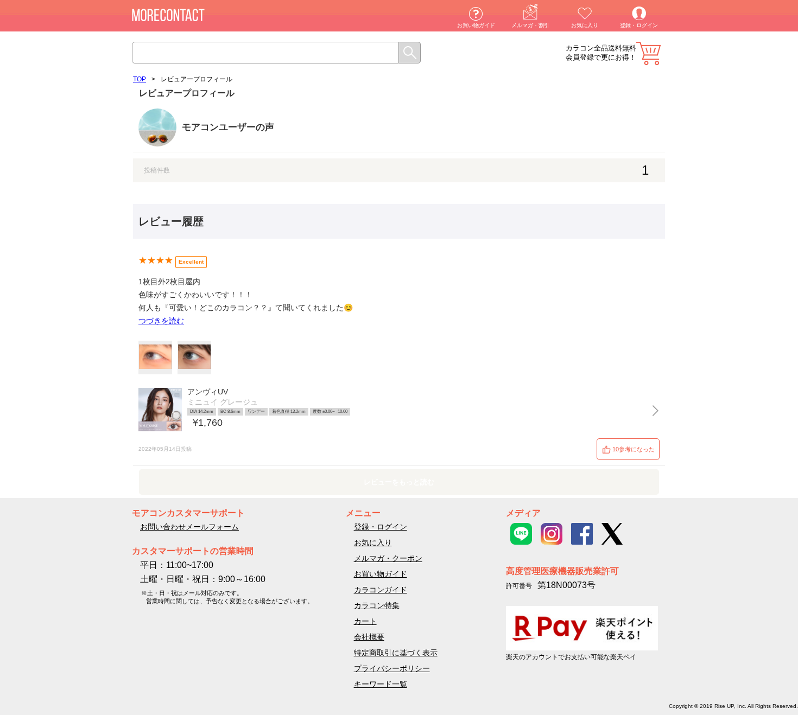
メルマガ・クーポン (388, 558)
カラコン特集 (377, 605)
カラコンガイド (380, 589)
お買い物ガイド (476, 25)
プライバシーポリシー (392, 668)
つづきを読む (161, 320)
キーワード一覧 (380, 684)
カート (648, 53)
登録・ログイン (639, 25)
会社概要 (369, 637)
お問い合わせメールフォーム (189, 526)
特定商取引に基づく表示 (396, 652)
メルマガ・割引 (530, 25)
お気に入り (584, 25)
